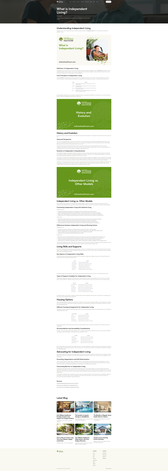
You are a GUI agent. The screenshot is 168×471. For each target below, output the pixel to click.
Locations (82, 1)
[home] (60, 2)
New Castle (104, 454)
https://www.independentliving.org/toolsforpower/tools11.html (67, 383)
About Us (74, 1)
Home (70, 1)
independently (99, 70)
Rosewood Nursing (108, 468)
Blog (94, 1)
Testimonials (87, 1)
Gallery (91, 1)
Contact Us (108, 1)
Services (78, 1)
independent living (90, 30)
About (94, 454)
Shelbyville (104, 458)
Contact (94, 465)
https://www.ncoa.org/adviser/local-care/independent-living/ (67, 385)
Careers (97, 1)
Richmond (104, 456)
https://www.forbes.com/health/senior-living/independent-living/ (68, 387)
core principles (61, 77)
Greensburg (104, 453)
